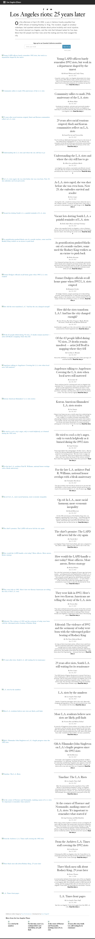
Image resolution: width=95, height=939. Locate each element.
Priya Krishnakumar (26, 914)
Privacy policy (67, 50)
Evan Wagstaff (45, 914)
